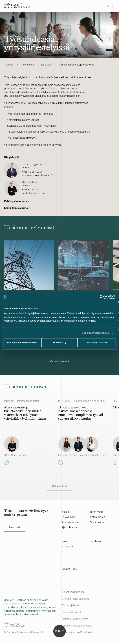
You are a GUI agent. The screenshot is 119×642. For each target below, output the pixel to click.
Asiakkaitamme (70, 522)
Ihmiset (66, 511)
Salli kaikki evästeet (97, 342)
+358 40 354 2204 (32, 171)
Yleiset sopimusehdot (73, 591)
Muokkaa (58, 342)
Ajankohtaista (69, 527)
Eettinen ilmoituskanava (75, 618)
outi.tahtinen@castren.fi (34, 193)
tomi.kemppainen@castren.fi (37, 175)
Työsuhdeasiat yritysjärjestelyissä (76, 64)
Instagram (67, 546)
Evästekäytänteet (71, 612)
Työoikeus (46, 64)
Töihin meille (96, 511)
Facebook (95, 541)
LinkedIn (66, 541)
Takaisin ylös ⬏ (70, 568)
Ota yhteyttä (97, 522)
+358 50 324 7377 (32, 189)
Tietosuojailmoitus (72, 605)
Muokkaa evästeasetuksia (95, 332)
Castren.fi (9, 64)
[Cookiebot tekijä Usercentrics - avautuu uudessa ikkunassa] (101, 297)
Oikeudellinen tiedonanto (75, 598)
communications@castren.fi (77, 632)
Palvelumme (27, 64)
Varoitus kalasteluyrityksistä (77, 625)
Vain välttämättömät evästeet (21, 342)
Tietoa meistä (97, 516)
